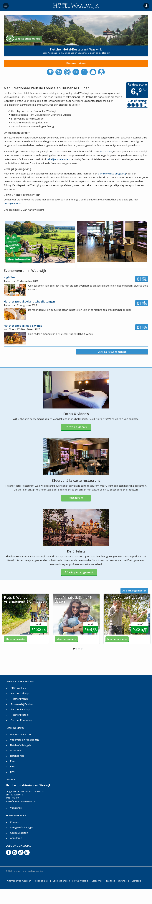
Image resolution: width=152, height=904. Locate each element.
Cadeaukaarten (19, 832)
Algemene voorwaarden (19, 880)
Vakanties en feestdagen (24, 739)
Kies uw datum (76, 63)
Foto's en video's (76, 427)
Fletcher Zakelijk (20, 693)
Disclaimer (97, 880)
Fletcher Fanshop (20, 709)
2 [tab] (76, 649)
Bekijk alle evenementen (112, 351)
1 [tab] (74, 649)
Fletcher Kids (17, 755)
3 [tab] (79, 649)
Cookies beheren (61, 880)
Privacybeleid (81, 880)
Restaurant (76, 497)
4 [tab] (81, 649)
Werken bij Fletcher (21, 734)
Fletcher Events (19, 698)
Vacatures (16, 807)
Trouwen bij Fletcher (22, 704)
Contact (14, 822)
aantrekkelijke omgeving (112, 173)
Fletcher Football (20, 714)
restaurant (106, 151)
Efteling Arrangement (79, 572)
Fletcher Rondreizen (22, 720)
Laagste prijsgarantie (27, 38)
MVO (13, 772)
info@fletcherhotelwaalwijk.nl (21, 801)
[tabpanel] (25, 619)
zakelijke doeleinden (58, 159)
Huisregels (135, 880)
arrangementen (13, 203)
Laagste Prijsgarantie (116, 880)
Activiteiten (16, 750)
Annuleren (16, 838)
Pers (12, 761)
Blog (12, 766)
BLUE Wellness (19, 688)
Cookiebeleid (42, 880)
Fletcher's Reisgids (20, 745)
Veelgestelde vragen (22, 827)
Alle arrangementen (134, 590)
